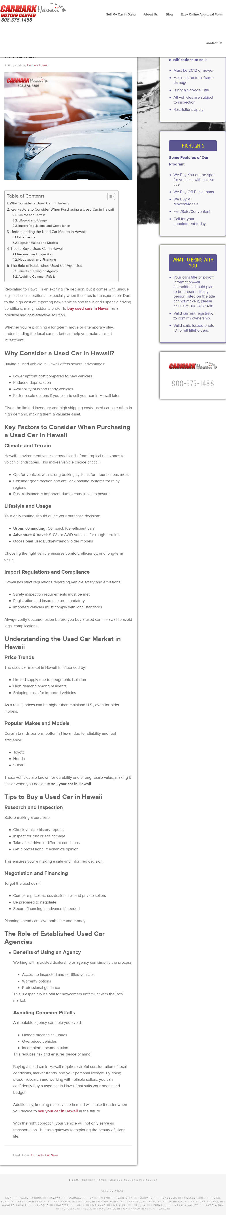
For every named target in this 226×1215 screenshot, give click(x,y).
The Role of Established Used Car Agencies (46, 265)
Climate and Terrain (31, 215)
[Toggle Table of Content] (109, 196)
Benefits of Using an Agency (37, 271)
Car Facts (37, 1155)
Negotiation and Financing (37, 260)
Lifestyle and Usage (33, 220)
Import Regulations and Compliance (44, 226)
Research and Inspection (35, 254)
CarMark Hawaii (33, 11)
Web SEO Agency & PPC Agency (133, 1180)
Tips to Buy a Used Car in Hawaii (37, 248)
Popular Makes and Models (38, 243)
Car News (51, 1155)
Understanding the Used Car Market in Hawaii (48, 231)
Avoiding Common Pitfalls (37, 277)
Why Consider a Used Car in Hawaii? (39, 203)
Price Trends (26, 237)
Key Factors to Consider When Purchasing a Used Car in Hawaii (62, 209)
